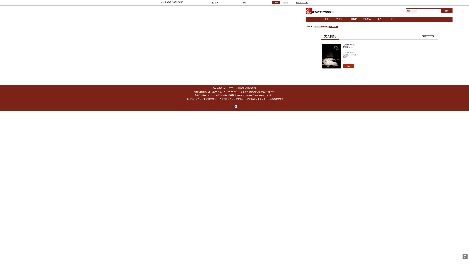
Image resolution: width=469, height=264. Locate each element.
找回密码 (286, 3)
